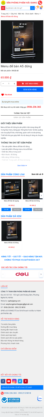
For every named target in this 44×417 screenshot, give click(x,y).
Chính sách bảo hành (8, 335)
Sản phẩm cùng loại (13, 174)
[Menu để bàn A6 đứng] (32, 195)
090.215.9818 (20, 307)
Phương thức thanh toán (10, 343)
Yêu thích (8, 95)
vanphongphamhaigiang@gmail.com (19, 304)
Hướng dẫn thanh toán (9, 330)
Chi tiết (6, 209)
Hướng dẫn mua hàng (9, 327)
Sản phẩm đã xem (11, 216)
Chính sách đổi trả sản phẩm (11, 338)
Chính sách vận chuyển (9, 332)
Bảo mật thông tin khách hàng (12, 341)
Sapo (11, 412)
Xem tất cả (37, 174)
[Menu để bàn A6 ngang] (11, 195)
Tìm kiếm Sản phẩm (8, 324)
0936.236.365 (34, 107)
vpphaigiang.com (14, 301)
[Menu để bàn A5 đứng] (22, 41)
